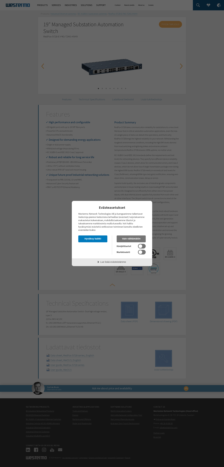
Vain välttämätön (131, 238)
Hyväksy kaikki (93, 238)
